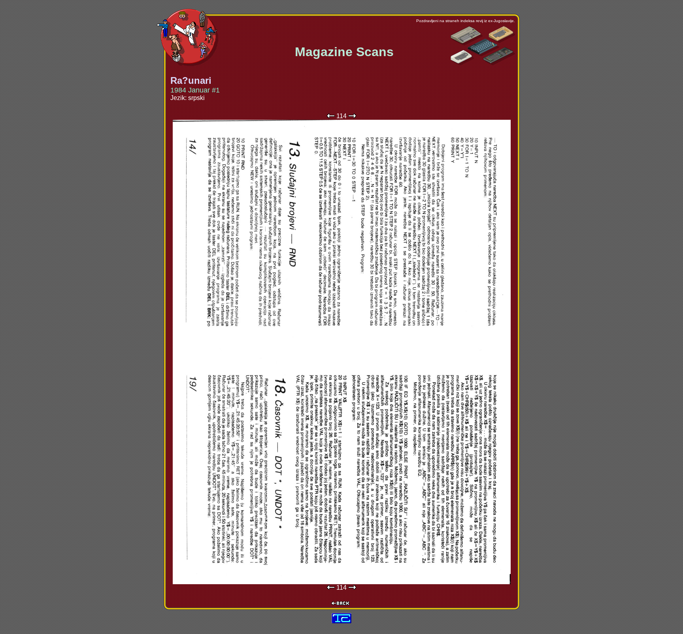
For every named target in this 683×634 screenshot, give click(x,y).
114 (341, 116)
